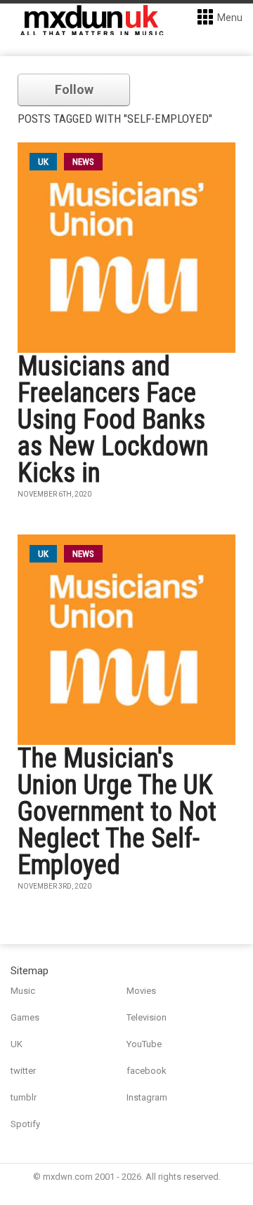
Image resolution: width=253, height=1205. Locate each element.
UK (16, 1044)
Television (146, 1017)
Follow (74, 89)
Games (25, 1017)
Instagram (146, 1097)
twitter (23, 1070)
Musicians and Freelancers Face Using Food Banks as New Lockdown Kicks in (113, 419)
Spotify (25, 1124)
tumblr (24, 1097)
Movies (141, 990)
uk (43, 161)
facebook (146, 1070)
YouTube (144, 1044)
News (83, 161)
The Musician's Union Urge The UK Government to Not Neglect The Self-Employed (117, 811)
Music (23, 990)
